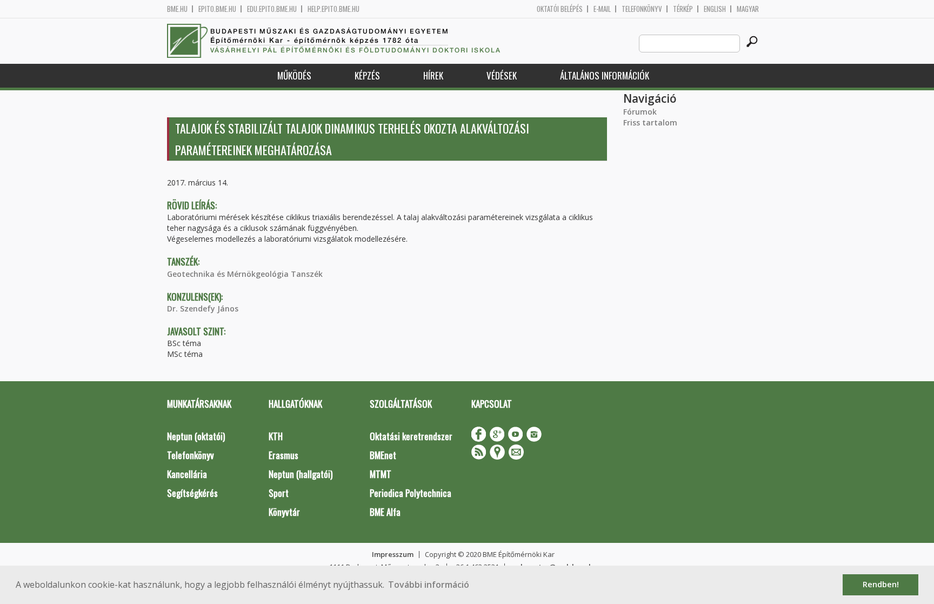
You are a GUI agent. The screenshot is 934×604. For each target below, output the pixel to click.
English (715, 8)
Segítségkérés (192, 493)
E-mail (602, 8)
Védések (501, 75)
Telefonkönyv (642, 8)
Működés (294, 75)
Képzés (367, 75)
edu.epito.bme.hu (272, 8)
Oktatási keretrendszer (411, 436)
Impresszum (392, 554)
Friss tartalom (650, 122)
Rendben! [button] (881, 584)
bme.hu (177, 8)
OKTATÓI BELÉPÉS (560, 8)
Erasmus (283, 455)
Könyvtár (284, 512)
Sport (279, 493)
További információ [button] (428, 584)
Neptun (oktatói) (196, 436)
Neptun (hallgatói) (300, 474)
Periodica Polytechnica (410, 493)
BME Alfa (385, 512)
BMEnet (383, 455)
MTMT (380, 474)
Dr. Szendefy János (202, 308)
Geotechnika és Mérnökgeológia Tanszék (245, 274)
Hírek (433, 75)
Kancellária (187, 474)
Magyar (748, 8)
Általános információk (604, 75)
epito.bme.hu (217, 8)
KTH (276, 436)
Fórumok (640, 112)
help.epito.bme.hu (333, 8)
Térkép (683, 8)
